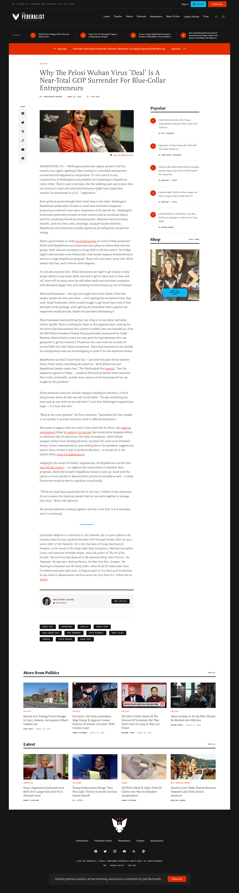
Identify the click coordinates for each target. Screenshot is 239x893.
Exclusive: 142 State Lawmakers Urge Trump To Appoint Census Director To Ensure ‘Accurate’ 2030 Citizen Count (93, 722)
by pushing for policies (77, 432)
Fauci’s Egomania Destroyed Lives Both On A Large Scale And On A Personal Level (43, 791)
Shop (155, 239)
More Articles (120, 601)
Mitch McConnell (96, 633)
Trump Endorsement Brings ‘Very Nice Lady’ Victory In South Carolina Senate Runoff (94, 791)
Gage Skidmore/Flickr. (123, 155)
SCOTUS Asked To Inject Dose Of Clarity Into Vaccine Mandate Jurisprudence (141, 791)
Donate (200, 3)
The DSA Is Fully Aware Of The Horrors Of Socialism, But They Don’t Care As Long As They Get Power (141, 722)
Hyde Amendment (74, 633)
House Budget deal (50, 633)
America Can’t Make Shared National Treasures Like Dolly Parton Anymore (193, 791)
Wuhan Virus (85, 639)
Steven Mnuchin (65, 639)
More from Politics (41, 672)
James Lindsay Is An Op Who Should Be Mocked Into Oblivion (193, 718)
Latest (29, 744)
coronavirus (66, 627)
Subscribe (217, 3)
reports (110, 368)
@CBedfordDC (61, 603)
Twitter (43, 579)
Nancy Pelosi (118, 633)
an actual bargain (86, 241)
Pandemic (46, 639)
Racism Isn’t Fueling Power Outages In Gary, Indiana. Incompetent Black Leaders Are (45, 720)
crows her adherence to (70, 454)
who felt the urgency (52, 467)
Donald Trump (102, 627)
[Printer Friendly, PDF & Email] (22, 158)
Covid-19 (84, 627)
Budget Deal (47, 627)
